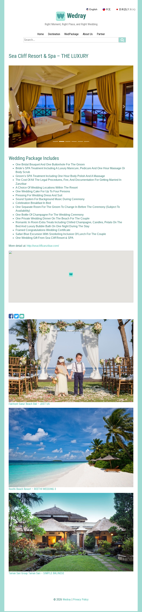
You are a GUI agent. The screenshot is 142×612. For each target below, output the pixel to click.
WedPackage (71, 34)
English (93, 9)
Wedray (76, 16)
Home (40, 34)
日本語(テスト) (126, 9)
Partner (101, 34)
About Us (88, 34)
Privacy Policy (80, 599)
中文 (108, 9)
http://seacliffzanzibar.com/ (43, 245)
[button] (18, 106)
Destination (54, 34)
